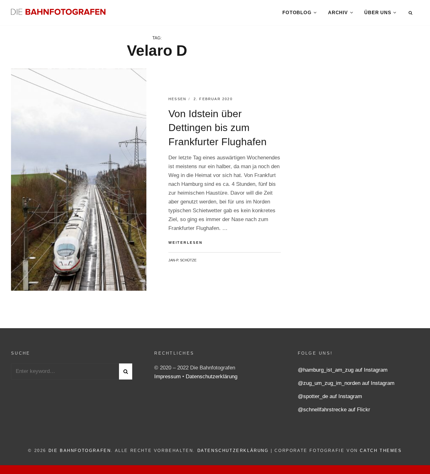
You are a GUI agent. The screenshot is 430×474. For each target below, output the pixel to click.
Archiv (338, 12)
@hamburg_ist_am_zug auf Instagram (343, 370)
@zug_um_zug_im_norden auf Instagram (346, 383)
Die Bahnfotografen (79, 450)
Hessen (177, 99)
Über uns (377, 12)
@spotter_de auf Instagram (330, 396)
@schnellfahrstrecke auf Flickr (334, 410)
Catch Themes (381, 450)
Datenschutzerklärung (211, 377)
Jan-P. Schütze (182, 260)
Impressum (168, 377)
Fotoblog (296, 12)
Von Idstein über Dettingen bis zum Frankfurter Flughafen (217, 128)
